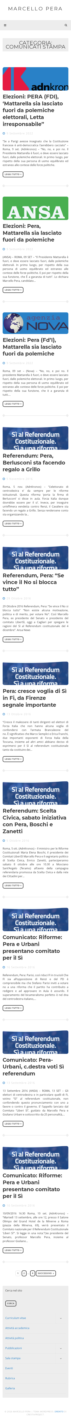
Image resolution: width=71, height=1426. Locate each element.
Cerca (10, 1303)
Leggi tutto (12, 174)
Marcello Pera (35, 9)
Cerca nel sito (13, 1290)
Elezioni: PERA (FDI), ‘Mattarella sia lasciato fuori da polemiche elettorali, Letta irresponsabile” (33, 110)
